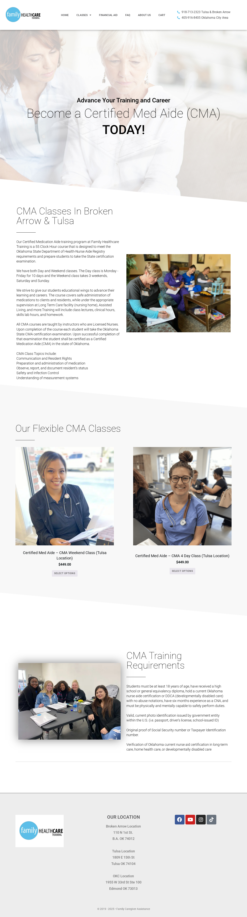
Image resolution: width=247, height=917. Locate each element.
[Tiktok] (211, 819)
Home (65, 15)
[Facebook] (179, 819)
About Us (144, 15)
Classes (82, 15)
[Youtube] (190, 819)
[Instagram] (201, 819)
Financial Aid (108, 15)
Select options (64, 573)
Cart (161, 15)
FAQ (127, 15)
